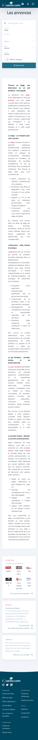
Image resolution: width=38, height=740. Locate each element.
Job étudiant (6, 705)
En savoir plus (24, 625)
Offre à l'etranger (16, 60)
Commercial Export (12, 608)
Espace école (7, 732)
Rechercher (19, 65)
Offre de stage (7, 698)
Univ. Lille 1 (19, 572)
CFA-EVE (29, 584)
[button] (23, 4)
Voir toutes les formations (20, 594)
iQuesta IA (25, 717)
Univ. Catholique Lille (19, 585)
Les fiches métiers (8, 709)
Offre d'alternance (8, 701)
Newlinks (24, 709)
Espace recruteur (27, 700)
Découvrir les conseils (21, 655)
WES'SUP (8, 584)
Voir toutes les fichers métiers (19, 628)
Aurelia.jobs (25, 713)
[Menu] (33, 4)
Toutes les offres (8, 694)
